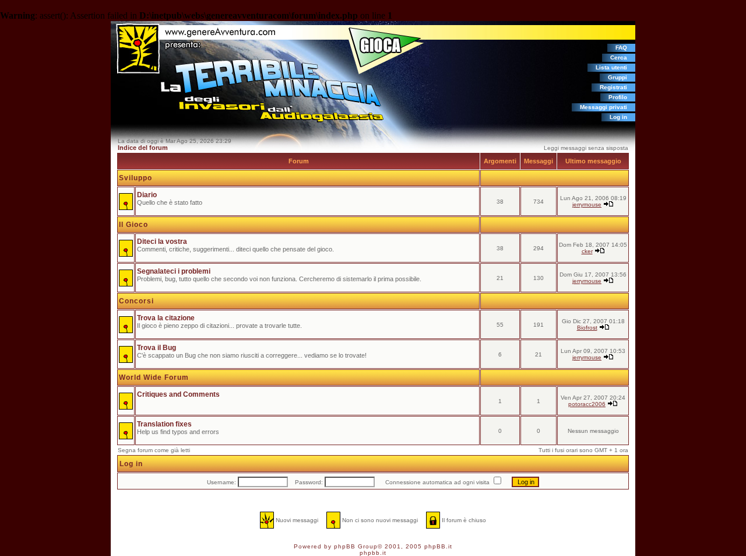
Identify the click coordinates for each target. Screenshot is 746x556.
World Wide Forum (154, 377)
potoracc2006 (587, 404)
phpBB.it (438, 546)
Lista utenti (611, 67)
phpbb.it (373, 553)
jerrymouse (586, 204)
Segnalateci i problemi (173, 271)
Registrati (613, 87)
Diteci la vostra (162, 241)
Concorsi (136, 301)
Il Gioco (133, 225)
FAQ (621, 47)
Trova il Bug (156, 348)
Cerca (618, 57)
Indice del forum (143, 147)
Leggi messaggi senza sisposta (586, 148)
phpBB (345, 546)
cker (587, 251)
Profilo (617, 97)
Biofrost (587, 327)
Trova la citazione (166, 318)
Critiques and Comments (178, 394)
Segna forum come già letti (154, 450)
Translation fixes (164, 424)
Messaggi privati (603, 107)
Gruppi (617, 77)
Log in (618, 117)
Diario (147, 195)
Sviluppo (135, 178)
